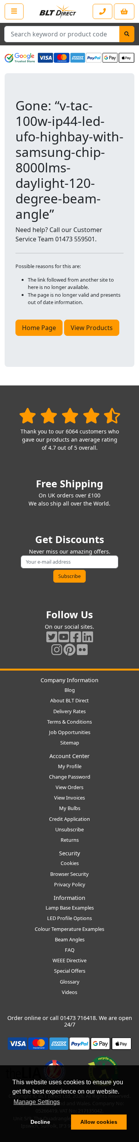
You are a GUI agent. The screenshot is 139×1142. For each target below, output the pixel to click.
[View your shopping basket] (124, 11)
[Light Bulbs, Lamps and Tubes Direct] (57, 11)
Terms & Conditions (69, 721)
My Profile (69, 766)
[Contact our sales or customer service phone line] (102, 11)
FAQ (70, 949)
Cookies (70, 863)
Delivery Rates (69, 711)
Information (69, 897)
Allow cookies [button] (98, 1122)
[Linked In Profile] (87, 636)
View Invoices (69, 797)
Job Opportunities (69, 732)
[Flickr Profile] (82, 649)
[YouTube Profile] (63, 636)
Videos (69, 992)
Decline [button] (40, 1122)
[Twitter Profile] (51, 636)
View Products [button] (92, 327)
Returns (70, 839)
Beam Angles (70, 939)
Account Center (69, 756)
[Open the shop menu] (14, 11)
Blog (69, 689)
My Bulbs (69, 808)
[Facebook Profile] (75, 636)
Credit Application (69, 818)
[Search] (126, 34)
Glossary (70, 981)
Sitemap (69, 742)
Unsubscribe (69, 829)
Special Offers (69, 970)
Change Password (69, 776)
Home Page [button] (39, 327)
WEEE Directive (69, 960)
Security (69, 853)
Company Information (69, 680)
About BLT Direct (69, 700)
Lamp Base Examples (70, 907)
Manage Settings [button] (37, 1102)
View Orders (69, 787)
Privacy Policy (69, 884)
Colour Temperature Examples (69, 928)
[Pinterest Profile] (69, 649)
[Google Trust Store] (20, 58)
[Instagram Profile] (56, 649)
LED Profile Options (69, 918)
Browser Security (69, 873)
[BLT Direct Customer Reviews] (69, 415)
